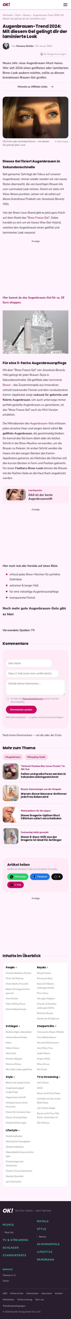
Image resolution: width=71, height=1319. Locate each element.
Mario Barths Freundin (17, 983)
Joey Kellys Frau (45, 1048)
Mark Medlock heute (16, 1009)
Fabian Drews (12, 1048)
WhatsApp (20, 876)
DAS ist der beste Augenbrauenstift (40, 497)
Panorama (45, 1259)
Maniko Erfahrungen (16, 1122)
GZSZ (40, 1088)
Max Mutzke (12, 998)
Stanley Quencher (15, 1176)
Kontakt (59, 1293)
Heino (9, 1042)
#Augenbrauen (12, 757)
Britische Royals (45, 1013)
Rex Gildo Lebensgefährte (19, 1069)
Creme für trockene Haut (18, 1112)
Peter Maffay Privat (15, 1003)
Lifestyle (12, 1130)
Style (17, 15)
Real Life (9, 1232)
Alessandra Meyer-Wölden (50, 1032)
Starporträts (45, 1026)
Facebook (42, 876)
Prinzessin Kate (44, 978)
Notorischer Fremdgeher (18, 1141)
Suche (6, 1280)
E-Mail (18, 884)
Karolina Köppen (14, 1058)
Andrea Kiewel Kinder (16, 1037)
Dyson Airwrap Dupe (16, 1117)
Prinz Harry (42, 993)
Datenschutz (32, 1293)
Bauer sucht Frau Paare (48, 1093)
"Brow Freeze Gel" (38, 218)
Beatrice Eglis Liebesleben (19, 1032)
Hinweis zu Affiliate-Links (33, 86)
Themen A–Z (9, 1275)
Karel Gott (11, 1053)
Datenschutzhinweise (32, 698)
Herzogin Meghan (46, 998)
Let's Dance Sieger (46, 1108)
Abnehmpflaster (14, 1136)
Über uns (39, 1299)
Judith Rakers (43, 1053)
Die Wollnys (43, 1122)
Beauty (26, 15)
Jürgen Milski (43, 1058)
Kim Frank (42, 1069)
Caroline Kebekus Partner (18, 973)
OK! (6, 4)
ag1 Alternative (13, 1181)
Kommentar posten (21, 709)
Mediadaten (8, 1299)
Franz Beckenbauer (46, 1037)
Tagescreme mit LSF (16, 1097)
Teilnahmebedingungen (14, 1305)
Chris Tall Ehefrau (15, 978)
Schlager (12, 1026)
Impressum (46, 1293)
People (10, 967)
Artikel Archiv (16, 1293)
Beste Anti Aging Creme (18, 1082)
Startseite (8, 15)
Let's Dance (43, 1082)
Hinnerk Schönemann (48, 1042)
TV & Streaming (47, 1077)
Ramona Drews (13, 1064)
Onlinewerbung (24, 1299)
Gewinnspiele (48, 1244)
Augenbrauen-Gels (42, 423)
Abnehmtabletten (15, 1146)
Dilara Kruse (43, 1064)
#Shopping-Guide (36, 757)
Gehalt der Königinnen (48, 1018)
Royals (41, 967)
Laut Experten (35, 490)
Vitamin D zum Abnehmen (19, 1171)
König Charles (44, 973)
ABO (5, 1293)
